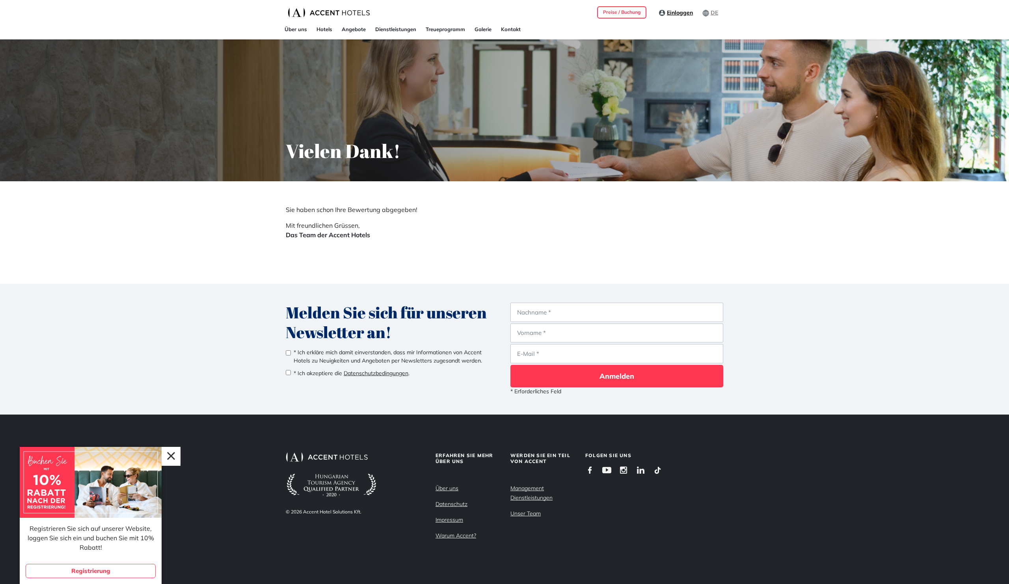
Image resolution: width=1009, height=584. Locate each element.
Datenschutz (451, 504)
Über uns (296, 29)
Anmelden (616, 376)
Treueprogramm (445, 29)
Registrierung (90, 571)
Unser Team (525, 513)
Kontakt (511, 29)
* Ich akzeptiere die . (352, 373)
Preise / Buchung (621, 12)
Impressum (449, 519)
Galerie (483, 29)
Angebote (354, 29)
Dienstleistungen (395, 29)
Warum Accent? (456, 535)
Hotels (324, 29)
